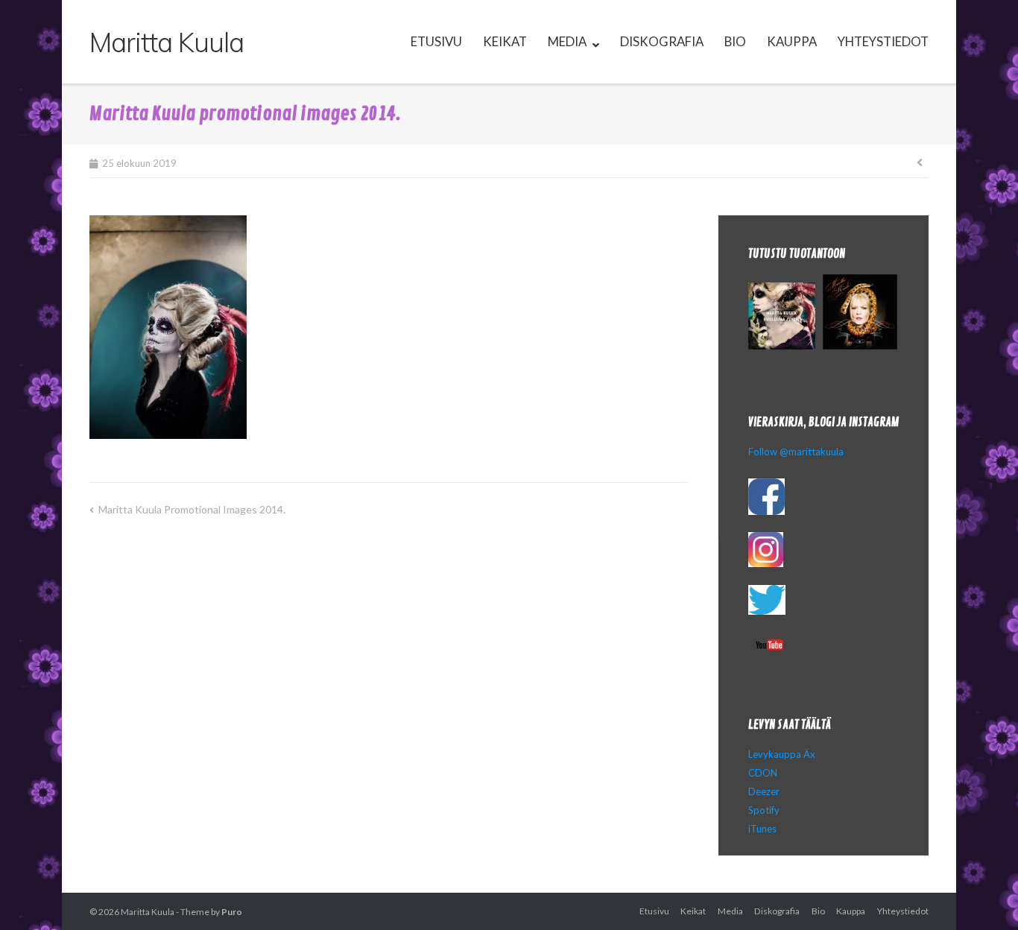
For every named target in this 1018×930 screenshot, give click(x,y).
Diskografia (662, 41)
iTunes (762, 829)
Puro (231, 911)
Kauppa (792, 41)
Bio (735, 41)
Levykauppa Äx (781, 754)
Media (567, 41)
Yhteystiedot (883, 41)
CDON (762, 773)
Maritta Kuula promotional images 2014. (191, 509)
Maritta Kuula (147, 911)
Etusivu (436, 41)
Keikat (505, 41)
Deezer (764, 791)
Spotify (764, 810)
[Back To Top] (981, 894)
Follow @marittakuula (796, 452)
